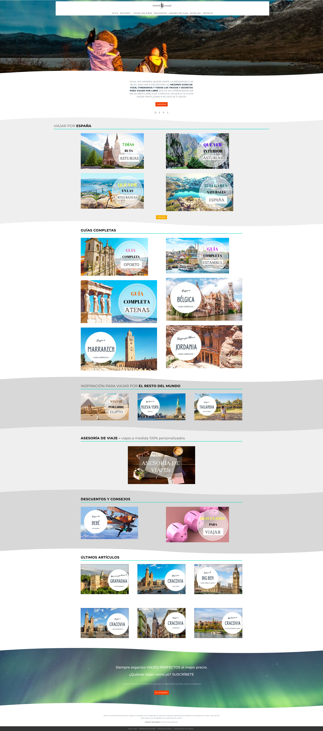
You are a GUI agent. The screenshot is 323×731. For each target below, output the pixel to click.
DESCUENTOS (160, 13)
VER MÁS (161, 217)
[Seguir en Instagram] (155, 112)
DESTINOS (125, 13)
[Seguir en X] (167, 112)
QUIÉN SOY (195, 13)
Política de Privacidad (147, 729)
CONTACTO (208, 13)
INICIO (115, 13)
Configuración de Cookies (184, 729)
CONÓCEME (161, 104)
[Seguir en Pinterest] (163, 112)
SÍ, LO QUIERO (162, 692)
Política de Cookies (164, 729)
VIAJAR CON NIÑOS (142, 13)
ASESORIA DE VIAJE (178, 13)
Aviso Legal (132, 729)
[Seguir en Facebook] (159, 112)
